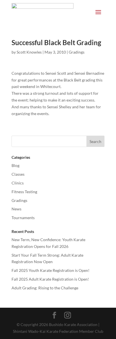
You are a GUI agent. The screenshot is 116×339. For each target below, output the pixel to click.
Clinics (18, 182)
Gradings (76, 52)
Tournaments (23, 217)
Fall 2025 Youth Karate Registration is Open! (51, 270)
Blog (15, 165)
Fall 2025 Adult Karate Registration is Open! (50, 279)
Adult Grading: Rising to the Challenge (45, 287)
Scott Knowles (29, 52)
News (16, 208)
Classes (18, 174)
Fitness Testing (24, 191)
